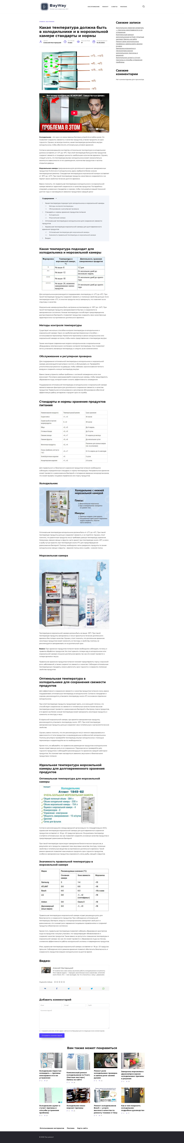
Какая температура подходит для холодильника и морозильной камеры (74, 203)
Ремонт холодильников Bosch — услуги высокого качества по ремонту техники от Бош (105, 1109)
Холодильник (54, 215)
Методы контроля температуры (61, 206)
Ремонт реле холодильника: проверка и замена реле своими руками (129, 44)
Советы (114, 6)
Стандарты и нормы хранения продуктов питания (65, 212)
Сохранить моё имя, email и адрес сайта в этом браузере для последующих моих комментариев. (73, 1031)
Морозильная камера (57, 218)
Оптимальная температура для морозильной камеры (69, 232)
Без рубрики (50, 21)
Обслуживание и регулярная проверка (64, 209)
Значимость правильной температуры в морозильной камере (72, 235)
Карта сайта (82, 1128)
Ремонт (105, 6)
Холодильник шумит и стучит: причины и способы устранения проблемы (129, 60)
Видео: (48, 238)
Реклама (123, 6)
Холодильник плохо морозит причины (76, 1107)
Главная (42, 21)
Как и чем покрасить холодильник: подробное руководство (132, 1108)
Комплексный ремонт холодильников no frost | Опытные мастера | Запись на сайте (130, 37)
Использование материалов (52, 1128)
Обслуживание (93, 6)
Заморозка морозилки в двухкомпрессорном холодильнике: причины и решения (132, 1075)
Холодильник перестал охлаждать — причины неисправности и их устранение (130, 30)
